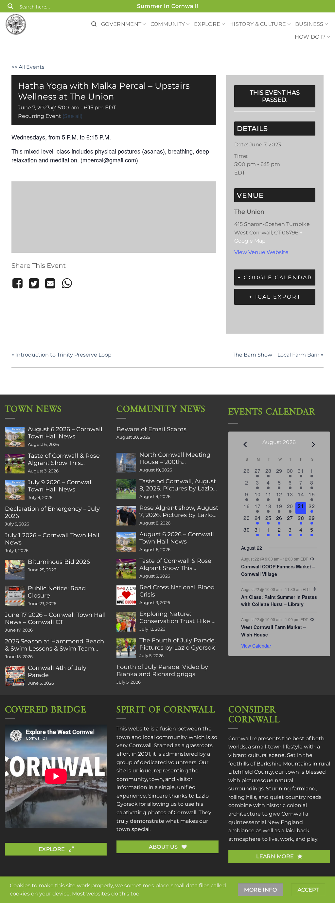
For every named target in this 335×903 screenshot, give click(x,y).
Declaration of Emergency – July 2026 (52, 512)
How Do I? (310, 37)
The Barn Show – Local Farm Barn (278, 355)
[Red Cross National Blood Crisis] (126, 595)
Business (309, 24)
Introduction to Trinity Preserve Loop (61, 355)
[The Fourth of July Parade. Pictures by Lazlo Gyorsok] (126, 648)
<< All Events (27, 67)
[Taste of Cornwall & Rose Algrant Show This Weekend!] (15, 463)
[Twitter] (34, 283)
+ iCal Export (275, 297)
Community (167, 24)
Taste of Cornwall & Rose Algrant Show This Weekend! (64, 459)
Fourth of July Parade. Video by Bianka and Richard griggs (162, 670)
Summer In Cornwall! (167, 6)
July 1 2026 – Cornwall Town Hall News (52, 539)
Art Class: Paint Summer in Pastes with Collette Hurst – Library (279, 601)
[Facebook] (18, 283)
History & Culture (257, 24)
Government (121, 24)
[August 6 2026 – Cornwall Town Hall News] (15, 437)
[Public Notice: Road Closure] (15, 596)
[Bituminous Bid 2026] (15, 570)
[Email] (50, 283)
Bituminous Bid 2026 (59, 561)
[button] (94, 24)
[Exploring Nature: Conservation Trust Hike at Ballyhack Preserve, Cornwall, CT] (126, 622)
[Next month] (313, 444)
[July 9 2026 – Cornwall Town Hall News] (15, 490)
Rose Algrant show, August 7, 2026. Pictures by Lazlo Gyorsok (178, 511)
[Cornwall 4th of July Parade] (15, 676)
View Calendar (256, 645)
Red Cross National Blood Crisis (177, 591)
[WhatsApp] (67, 283)
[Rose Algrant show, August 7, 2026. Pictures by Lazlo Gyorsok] (126, 515)
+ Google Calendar (275, 277)
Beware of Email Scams (151, 429)
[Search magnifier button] (10, 6)
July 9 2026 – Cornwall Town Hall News (60, 486)
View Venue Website (261, 252)
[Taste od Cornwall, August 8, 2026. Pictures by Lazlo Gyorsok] (126, 489)
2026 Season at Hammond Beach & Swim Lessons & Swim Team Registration (54, 645)
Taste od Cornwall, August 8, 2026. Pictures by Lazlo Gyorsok (177, 485)
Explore (207, 24)
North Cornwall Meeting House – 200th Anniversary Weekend (174, 458)
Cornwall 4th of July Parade (57, 671)
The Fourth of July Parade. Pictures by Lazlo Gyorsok (177, 644)
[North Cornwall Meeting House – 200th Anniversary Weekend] (126, 462)
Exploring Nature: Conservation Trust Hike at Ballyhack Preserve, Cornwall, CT (178, 617)
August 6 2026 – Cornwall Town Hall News (65, 433)
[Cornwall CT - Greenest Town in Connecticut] (27, 24)
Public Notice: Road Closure (57, 592)
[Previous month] (245, 444)
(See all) (72, 116)
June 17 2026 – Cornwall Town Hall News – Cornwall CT (55, 618)
